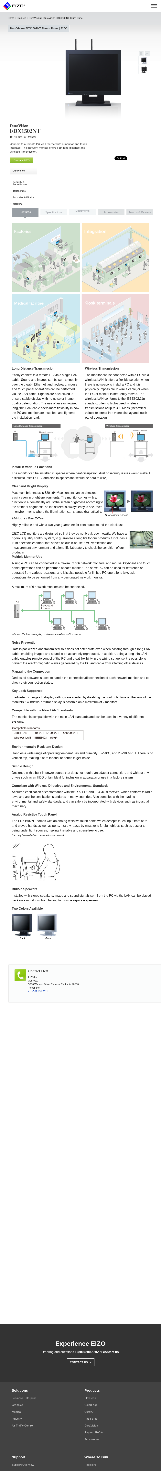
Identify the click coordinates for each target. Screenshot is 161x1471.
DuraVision (35, 18)
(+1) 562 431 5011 (38, 991)
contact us (111, 1352)
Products (21, 18)
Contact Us (80, 1362)
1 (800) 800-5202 (87, 1352)
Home (11, 18)
